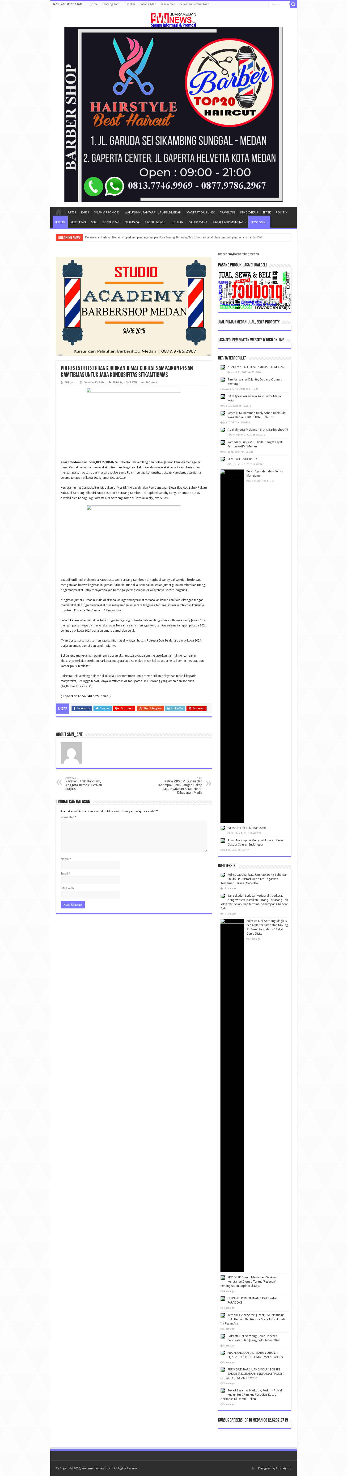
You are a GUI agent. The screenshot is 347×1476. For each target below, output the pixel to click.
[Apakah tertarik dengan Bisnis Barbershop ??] (222, 430)
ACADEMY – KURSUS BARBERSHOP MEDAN (256, 367)
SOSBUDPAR (111, 222)
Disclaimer (168, 4)
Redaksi (130, 4)
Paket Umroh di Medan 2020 (247, 828)
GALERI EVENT (198, 222)
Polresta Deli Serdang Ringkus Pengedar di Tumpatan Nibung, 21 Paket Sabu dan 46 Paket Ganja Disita (151, 237)
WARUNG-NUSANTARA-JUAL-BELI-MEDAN (153, 212)
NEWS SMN (258, 222)
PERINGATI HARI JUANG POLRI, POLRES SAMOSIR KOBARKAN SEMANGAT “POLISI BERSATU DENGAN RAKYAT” (252, 1374)
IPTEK (267, 212)
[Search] (293, 4)
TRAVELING (227, 212)
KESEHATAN (78, 222)
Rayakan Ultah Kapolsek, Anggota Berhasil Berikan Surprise (83, 783)
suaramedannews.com (97, 1468)
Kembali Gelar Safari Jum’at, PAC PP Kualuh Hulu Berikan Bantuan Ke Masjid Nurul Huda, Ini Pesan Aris (253, 1319)
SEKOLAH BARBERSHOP (243, 459)
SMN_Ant (70, 382)
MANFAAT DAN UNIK (200, 212)
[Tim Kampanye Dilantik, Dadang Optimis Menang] (222, 379)
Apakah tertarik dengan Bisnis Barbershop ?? (258, 429)
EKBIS (85, 212)
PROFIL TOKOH (155, 222)
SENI (94, 222)
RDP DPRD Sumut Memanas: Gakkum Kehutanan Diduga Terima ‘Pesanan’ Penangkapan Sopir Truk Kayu (248, 1282)
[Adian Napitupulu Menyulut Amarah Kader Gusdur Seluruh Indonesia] (222, 840)
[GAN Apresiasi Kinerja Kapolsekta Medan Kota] (222, 396)
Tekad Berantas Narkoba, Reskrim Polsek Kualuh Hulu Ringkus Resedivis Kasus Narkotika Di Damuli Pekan (251, 1395)
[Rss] (252, 1468)
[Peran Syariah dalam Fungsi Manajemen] (232, 646)
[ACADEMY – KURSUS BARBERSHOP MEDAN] (222, 367)
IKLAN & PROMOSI (106, 212)
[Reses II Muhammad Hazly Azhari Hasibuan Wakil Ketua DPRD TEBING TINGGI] (222, 413)
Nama (66, 859)
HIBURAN (177, 222)
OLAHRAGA (132, 222)
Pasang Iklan (148, 4)
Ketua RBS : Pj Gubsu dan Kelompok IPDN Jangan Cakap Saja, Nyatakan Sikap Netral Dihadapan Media (180, 785)
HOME (59, 212)
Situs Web (67, 888)
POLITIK (281, 212)
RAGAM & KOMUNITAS (228, 222)
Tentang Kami (111, 4)
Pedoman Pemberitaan (194, 4)
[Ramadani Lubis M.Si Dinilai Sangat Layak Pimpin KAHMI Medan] (222, 442)
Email (65, 873)
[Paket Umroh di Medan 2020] (222, 828)
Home (93, 4)
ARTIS (72, 212)
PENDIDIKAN (249, 212)
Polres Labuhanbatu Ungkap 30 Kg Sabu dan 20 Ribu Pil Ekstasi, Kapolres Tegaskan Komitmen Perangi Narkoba (254, 879)
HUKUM (60, 222)
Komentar (68, 817)
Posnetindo (283, 1468)
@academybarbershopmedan (238, 254)
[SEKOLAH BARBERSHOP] (222, 459)
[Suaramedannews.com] (173, 19)
